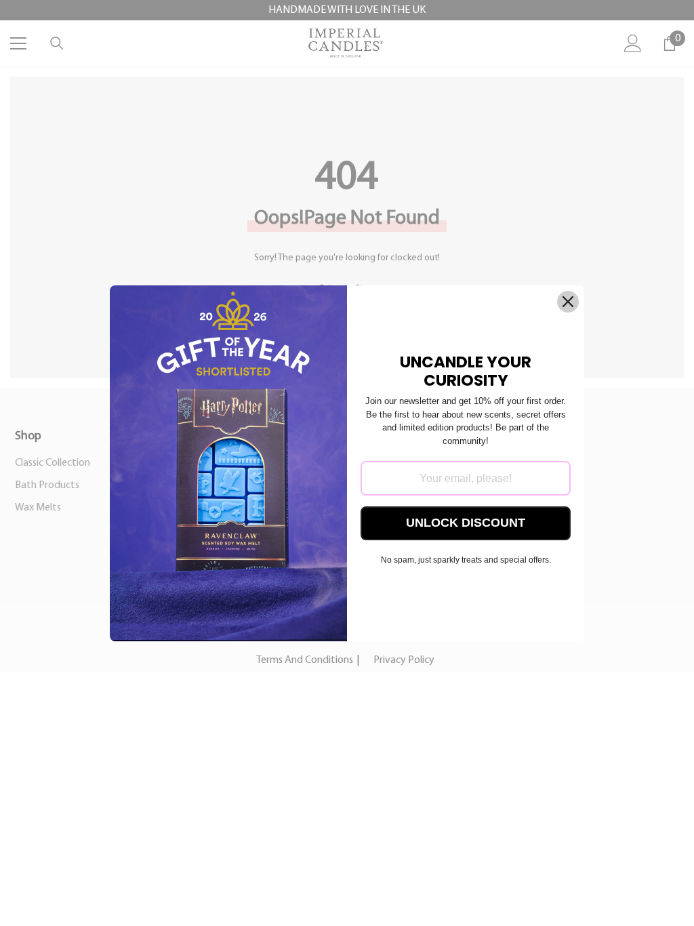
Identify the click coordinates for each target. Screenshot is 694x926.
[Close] (568, 301)
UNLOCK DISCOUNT (465, 522)
